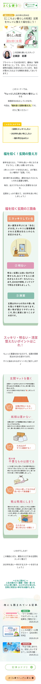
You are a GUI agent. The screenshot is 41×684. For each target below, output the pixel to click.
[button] (20, 667)
